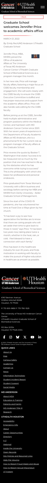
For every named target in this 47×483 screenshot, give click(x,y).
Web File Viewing (11, 460)
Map (5, 356)
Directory (7, 437)
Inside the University (12, 448)
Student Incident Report (14, 379)
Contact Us (8, 368)
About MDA (8, 396)
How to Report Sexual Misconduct (18, 468)
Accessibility (8, 421)
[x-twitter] (25, 337)
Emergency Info (10, 425)
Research (7, 412)
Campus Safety (10, 360)
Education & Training (12, 400)
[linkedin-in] (39, 337)
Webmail (7, 444)
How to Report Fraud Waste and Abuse (21, 464)
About (6, 429)
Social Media (9, 387)
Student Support (11, 383)
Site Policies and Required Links (17, 456)
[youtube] (32, 337)
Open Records (9, 452)
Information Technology (14, 376)
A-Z (4, 441)
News (5, 372)
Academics (8, 364)
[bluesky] (17, 337)
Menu (43, 7)
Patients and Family (12, 404)
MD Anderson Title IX (12, 408)
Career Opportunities (13, 433)
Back (24, 17)
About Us (7, 352)
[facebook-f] (4, 337)
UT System (8, 472)
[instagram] (10, 337)
